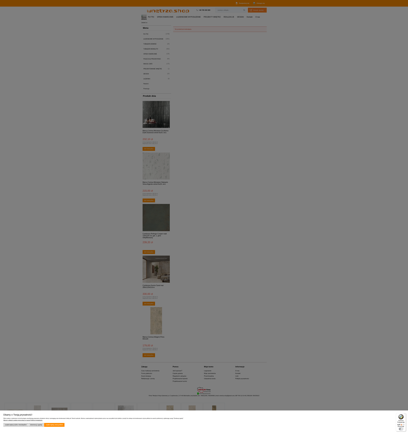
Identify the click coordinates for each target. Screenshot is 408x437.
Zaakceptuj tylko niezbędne (16, 425)
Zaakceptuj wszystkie (54, 425)
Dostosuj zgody (36, 425)
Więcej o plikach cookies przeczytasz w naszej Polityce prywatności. (23, 420)
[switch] (401, 429)
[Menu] (404, 414)
